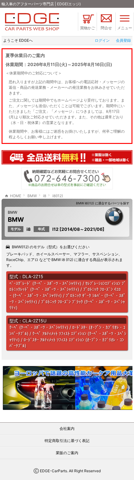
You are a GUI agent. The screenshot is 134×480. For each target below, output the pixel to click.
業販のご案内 (67, 452)
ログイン (102, 40)
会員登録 (123, 40)
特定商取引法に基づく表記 (67, 440)
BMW (12, 212)
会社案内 (67, 428)
